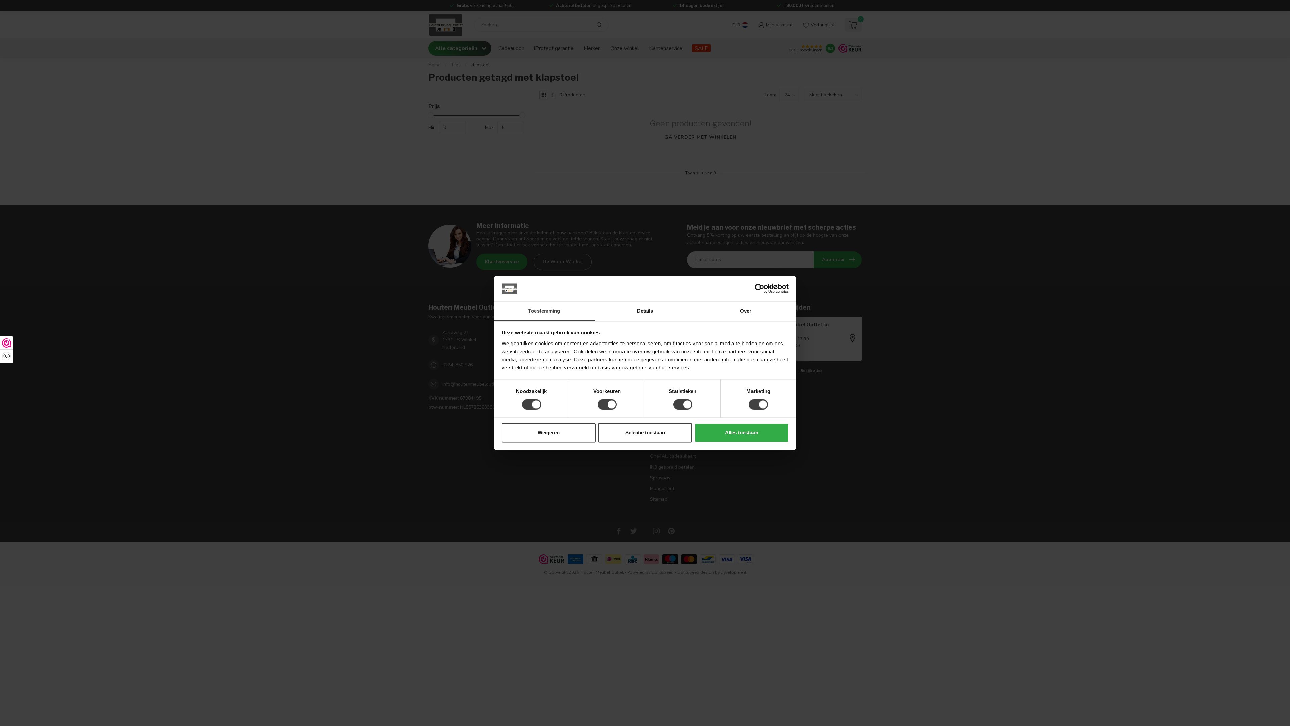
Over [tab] (745, 311)
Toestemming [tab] (544, 311)
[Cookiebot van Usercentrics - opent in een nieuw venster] (759, 289)
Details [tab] (645, 311)
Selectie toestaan (645, 432)
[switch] (607, 404)
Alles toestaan (741, 432)
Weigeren (549, 432)
